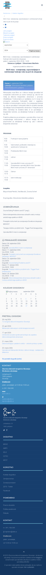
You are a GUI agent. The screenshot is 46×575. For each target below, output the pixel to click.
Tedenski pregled (8, 35)
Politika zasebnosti (9, 509)
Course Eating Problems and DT (19, 263)
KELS (5, 452)
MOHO (5, 444)
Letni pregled (7, 31)
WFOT (5, 460)
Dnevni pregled (8, 37)
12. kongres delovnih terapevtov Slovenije (16, 322)
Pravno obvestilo (9, 505)
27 (26, 306)
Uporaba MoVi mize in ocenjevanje (14, 232)
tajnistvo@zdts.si (8, 401)
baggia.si (39, 557)
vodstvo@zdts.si (7, 399)
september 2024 (28, 291)
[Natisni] (6, 24)
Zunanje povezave (9, 483)
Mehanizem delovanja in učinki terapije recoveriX (18, 328)
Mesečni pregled (8, 33)
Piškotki (6, 513)
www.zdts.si (6, 393)
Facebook (6, 491)
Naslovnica (6, 13)
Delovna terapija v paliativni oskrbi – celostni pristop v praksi (22, 343)
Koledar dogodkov (17, 13)
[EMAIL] (6, 27)
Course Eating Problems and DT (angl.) (16, 210)
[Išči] (6, 42)
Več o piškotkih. (29, 567)
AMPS (5, 448)
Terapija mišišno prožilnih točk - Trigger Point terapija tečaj (22, 228)
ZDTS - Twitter (8, 487)
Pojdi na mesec (8, 39)
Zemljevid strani (8, 479)
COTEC (5, 456)
